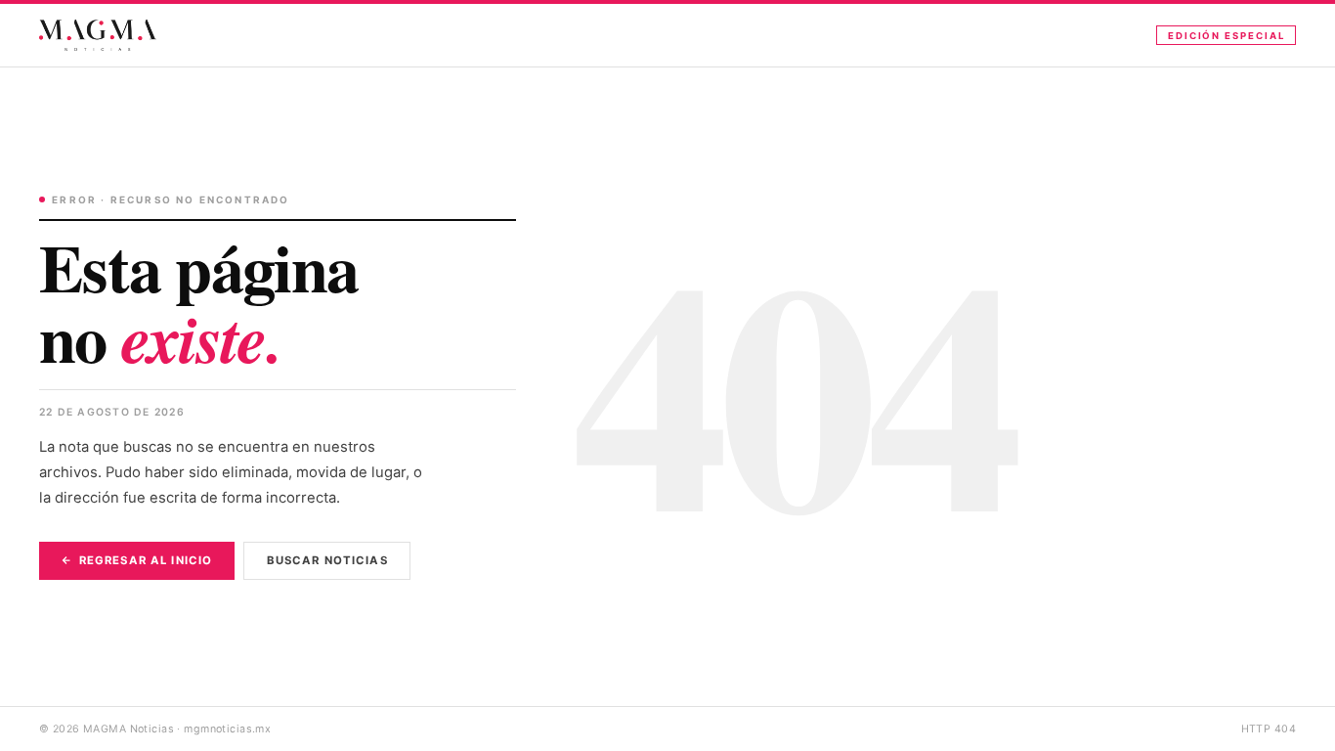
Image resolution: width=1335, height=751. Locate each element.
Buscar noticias (327, 560)
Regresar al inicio (145, 560)
